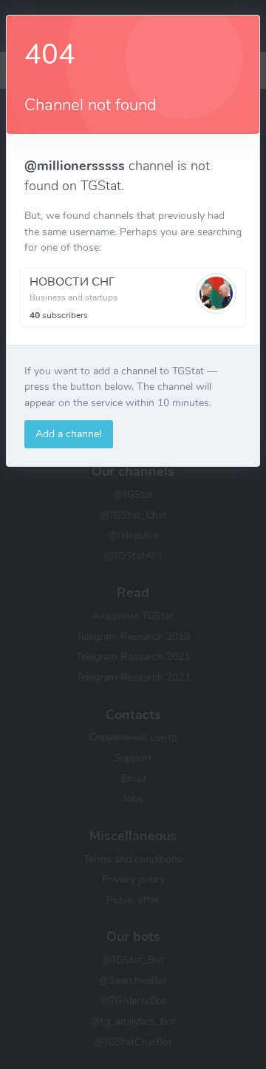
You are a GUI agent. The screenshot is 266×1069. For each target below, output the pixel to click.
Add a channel (68, 433)
